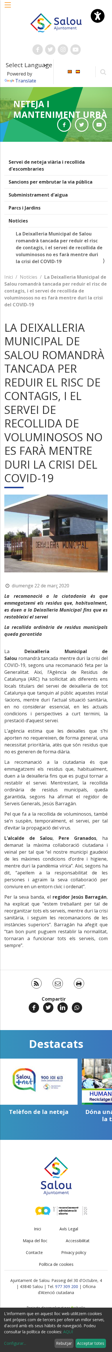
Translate (25, 81)
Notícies (18, 221)
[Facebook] (34, 1007)
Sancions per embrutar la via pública (50, 182)
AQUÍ (68, 1331)
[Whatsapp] (77, 1007)
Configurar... (15, 1343)
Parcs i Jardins (24, 208)
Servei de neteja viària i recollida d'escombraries (47, 165)
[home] (56, 22)
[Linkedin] (62, 1007)
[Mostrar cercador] (103, 71)
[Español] (78, 71)
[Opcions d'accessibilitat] (97, 16)
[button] (8, 8)
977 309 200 (66, 1286)
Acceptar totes (90, 1343)
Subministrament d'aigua (38, 195)
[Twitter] (48, 1007)
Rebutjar (64, 1343)
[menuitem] (69, 71)
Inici (8, 277)
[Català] (70, 71)
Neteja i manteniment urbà (60, 109)
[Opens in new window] (64, 125)
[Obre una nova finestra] (37, 49)
